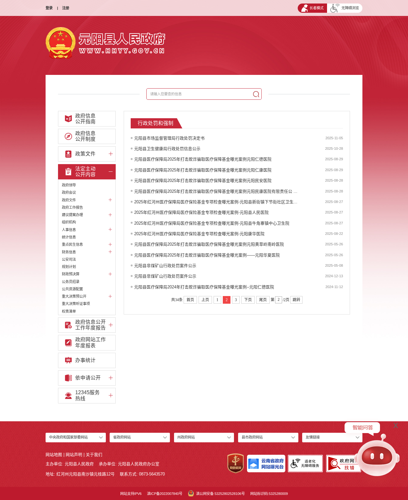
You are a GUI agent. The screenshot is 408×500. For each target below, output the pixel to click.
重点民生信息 (72, 244)
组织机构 (69, 222)
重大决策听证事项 (76, 304)
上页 (205, 300)
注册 (65, 8)
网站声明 (74, 454)
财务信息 (69, 252)
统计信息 (69, 237)
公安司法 (69, 259)
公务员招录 (70, 282)
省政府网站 (122, 437)
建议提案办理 (72, 215)
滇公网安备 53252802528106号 (220, 494)
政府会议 (69, 192)
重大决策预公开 (74, 296)
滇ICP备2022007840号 (164, 494)
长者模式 (317, 8)
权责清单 (69, 311)
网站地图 (54, 454)
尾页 (263, 300)
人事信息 (69, 230)
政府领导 (69, 185)
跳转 (296, 300)
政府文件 (69, 200)
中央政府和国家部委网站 (68, 437)
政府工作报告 (72, 207)
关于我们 (94, 454)
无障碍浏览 (350, 8)
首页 (190, 300)
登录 (49, 8)
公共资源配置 (72, 289)
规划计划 (69, 267)
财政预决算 (70, 274)
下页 (248, 300)
